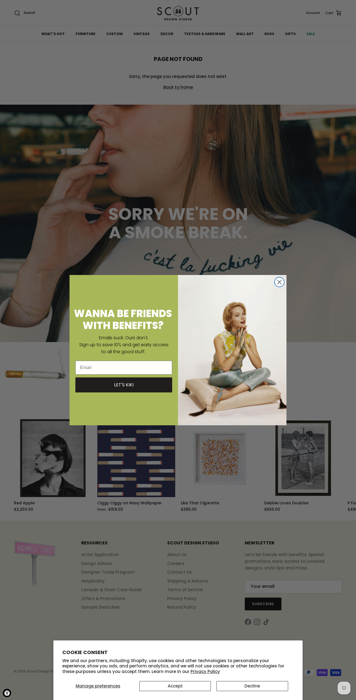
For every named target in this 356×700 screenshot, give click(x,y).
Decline (252, 686)
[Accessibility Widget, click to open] (7, 693)
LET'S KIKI (124, 385)
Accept (175, 686)
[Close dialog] (279, 282)
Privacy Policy (205, 671)
